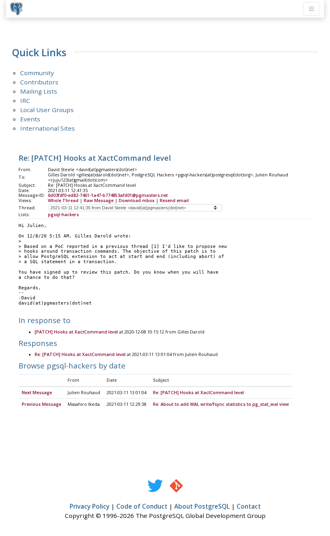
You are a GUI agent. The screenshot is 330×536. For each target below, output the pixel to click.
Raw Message (98, 200)
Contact (249, 506)
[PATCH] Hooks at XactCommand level (76, 332)
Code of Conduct (141, 506)
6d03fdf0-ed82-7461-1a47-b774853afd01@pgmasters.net (108, 195)
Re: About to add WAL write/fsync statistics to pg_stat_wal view (221, 404)
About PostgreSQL (202, 506)
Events (30, 119)
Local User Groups (47, 110)
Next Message (37, 392)
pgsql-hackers (63, 214)
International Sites (47, 128)
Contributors (39, 82)
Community (37, 73)
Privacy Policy (89, 506)
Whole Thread (63, 200)
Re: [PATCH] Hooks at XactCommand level (80, 354)
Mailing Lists (38, 91)
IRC (25, 100)
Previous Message (41, 404)
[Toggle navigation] (311, 9)
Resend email (174, 200)
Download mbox (137, 200)
